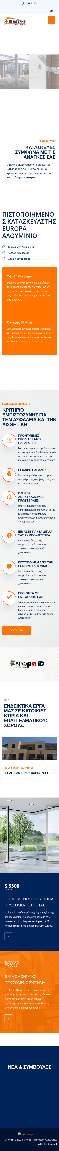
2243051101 (31, 3)
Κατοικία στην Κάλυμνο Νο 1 (26, 773)
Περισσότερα (16, 630)
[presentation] (26, 782)
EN (51, 11)
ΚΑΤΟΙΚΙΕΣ (11, 767)
